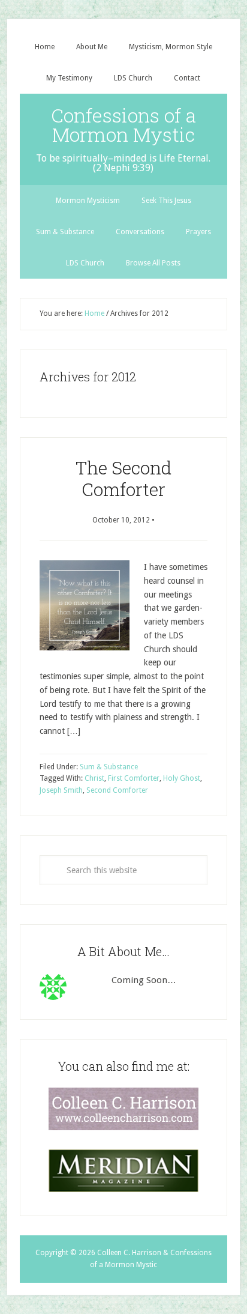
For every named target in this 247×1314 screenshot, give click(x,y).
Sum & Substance (109, 767)
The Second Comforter (123, 478)
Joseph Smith (61, 790)
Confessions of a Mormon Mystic (123, 124)
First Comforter (133, 778)
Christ (94, 778)
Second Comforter (117, 790)
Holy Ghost (181, 778)
